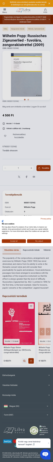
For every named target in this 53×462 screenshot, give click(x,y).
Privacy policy (46, 219)
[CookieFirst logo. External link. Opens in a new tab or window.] (3, 221)
